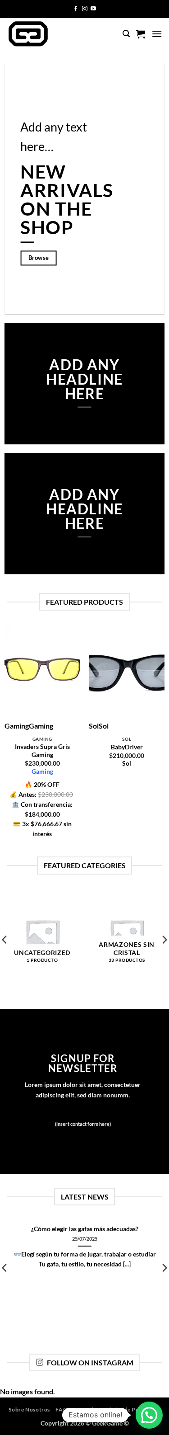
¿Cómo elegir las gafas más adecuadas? (84, 1229)
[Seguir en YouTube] (93, 9)
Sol (126, 763)
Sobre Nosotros (29, 1409)
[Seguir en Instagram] (84, 9)
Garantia (85, 1409)
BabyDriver (127, 747)
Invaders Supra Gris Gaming (42, 750)
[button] (126, 33)
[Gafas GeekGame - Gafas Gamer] (44, 34)
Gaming (42, 771)
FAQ (61, 1409)
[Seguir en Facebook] (75, 9)
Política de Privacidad (131, 1409)
